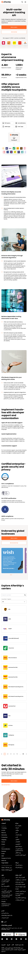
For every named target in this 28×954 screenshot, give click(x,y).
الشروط (8, 944)
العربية (4, 922)
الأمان (13, 944)
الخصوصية (3, 944)
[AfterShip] (6, 2)
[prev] (2, 754)
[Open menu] (25, 2)
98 (23, 754)
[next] (26, 754)
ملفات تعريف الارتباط (19, 944)
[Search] (22, 2)
